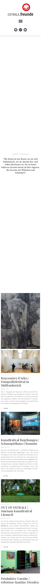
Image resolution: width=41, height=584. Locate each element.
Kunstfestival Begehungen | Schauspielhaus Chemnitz (20, 441)
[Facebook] (15, 29)
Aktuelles (5, 375)
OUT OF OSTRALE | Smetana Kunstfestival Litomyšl (16, 511)
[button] (20, 21)
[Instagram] (20, 29)
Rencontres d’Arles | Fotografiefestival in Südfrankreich (15, 381)
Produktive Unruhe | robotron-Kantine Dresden (20, 580)
